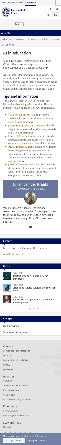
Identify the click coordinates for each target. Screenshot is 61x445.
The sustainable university (15, 385)
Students (19, 3)
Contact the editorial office (15, 360)
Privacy (6, 364)
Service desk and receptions (16, 350)
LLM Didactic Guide (20, 146)
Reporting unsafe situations (16, 415)
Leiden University (8, 3)
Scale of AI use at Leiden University (28, 136)
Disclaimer (8, 369)
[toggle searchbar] (56, 8)
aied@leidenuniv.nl (13, 254)
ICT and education (35, 39)
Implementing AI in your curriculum (28, 125)
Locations (7, 355)
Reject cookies (38, 440)
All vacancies (9, 394)
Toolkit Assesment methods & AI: (26, 164)
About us (7, 381)
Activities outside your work (16, 399)
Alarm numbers (10, 411)
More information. (38, 436)
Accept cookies (13, 440)
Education (20, 39)
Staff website (7, 39)
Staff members (30, 3)
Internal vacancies (11, 390)
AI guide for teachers (20, 114)
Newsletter (8, 427)
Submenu (9, 44)
